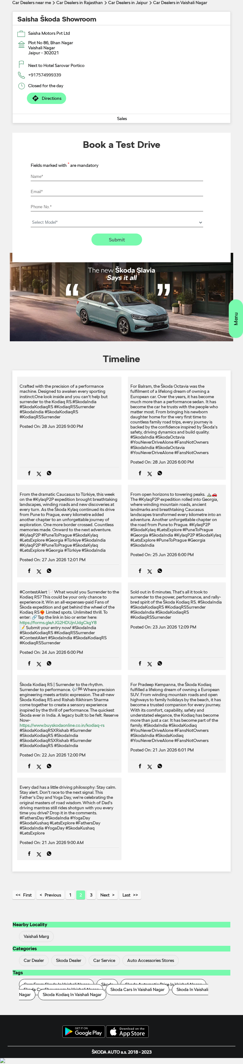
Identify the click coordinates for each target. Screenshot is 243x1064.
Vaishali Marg (36, 936)
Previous (53, 894)
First (27, 894)
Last (126, 894)
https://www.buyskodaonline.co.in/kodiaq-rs (62, 725)
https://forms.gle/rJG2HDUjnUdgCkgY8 (58, 622)
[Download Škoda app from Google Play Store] (83, 1032)
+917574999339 (44, 74)
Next (104, 894)
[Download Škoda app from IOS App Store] (127, 1032)
